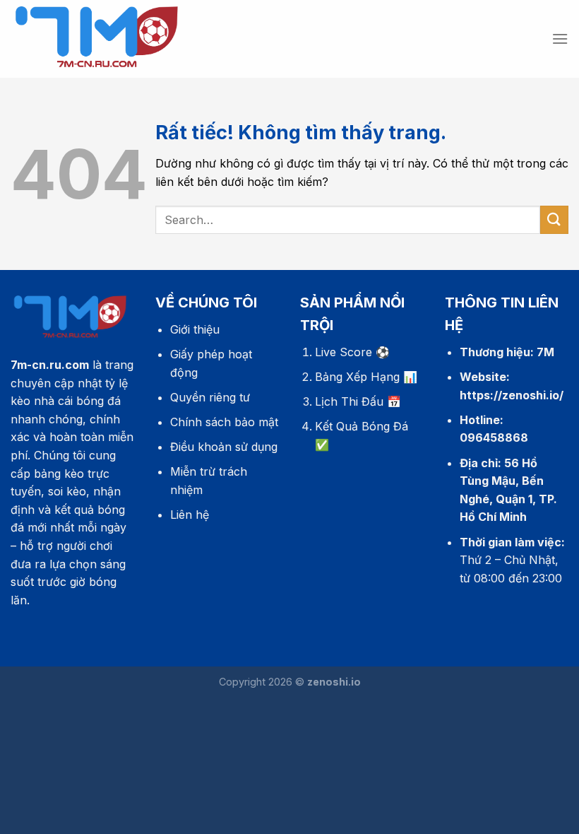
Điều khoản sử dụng (223, 447)
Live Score (343, 352)
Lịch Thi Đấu (349, 401)
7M (545, 352)
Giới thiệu (195, 329)
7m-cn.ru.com (50, 365)
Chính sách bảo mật (224, 422)
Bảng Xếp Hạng (357, 377)
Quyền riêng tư (210, 397)
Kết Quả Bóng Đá (361, 426)
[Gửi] (554, 219)
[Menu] (559, 38)
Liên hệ (189, 514)
